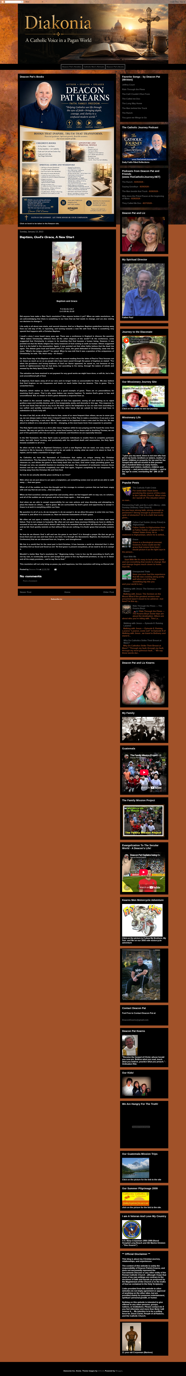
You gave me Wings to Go (134, 118)
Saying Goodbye (130, 187)
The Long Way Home (132, 103)
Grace (135, 539)
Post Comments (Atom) (73, 599)
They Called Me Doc (131, 203)
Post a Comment (30, 581)
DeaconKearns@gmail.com (135, 1020)
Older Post (108, 592)
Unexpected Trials (141, 571)
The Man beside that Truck (134, 191)
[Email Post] (55, 569)
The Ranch (127, 113)
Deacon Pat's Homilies (71, 67)
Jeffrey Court (128, 85)
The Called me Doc (131, 99)
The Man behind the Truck (134, 108)
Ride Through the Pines (133, 89)
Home (67, 592)
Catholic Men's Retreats (94, 67)
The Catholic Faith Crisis (144, 488)
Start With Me (129, 557)
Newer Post (25, 592)
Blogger (119, 1371)
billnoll (101, 1371)
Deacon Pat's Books (115, 67)
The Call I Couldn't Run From (136, 94)
